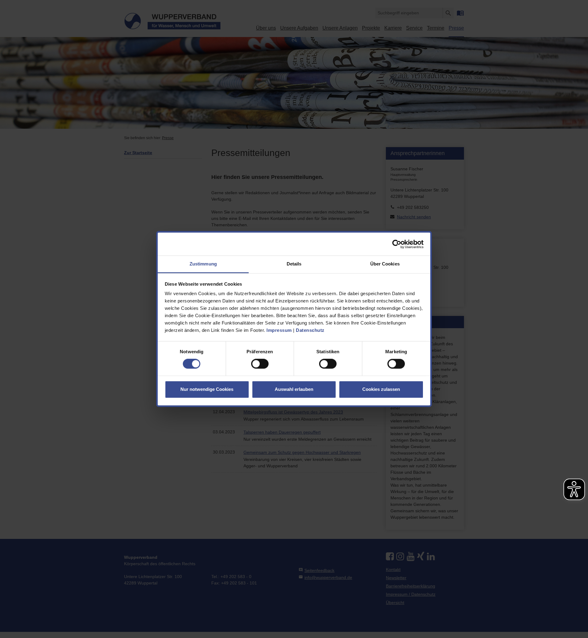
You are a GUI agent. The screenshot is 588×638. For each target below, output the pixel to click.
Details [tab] (294, 263)
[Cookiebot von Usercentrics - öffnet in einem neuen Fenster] (397, 244)
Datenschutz (310, 330)
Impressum (279, 330)
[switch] (260, 364)
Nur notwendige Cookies (206, 389)
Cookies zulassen (381, 389)
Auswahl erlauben (294, 389)
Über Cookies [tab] (385, 263)
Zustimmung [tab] (203, 263)
